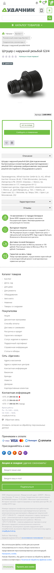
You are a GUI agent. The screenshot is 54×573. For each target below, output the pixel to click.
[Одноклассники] (15, 453)
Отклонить (8, 566)
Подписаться (27, 486)
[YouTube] (20, 453)
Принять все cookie (25, 566)
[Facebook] (4, 453)
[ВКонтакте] (9, 453)
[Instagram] (25, 453)
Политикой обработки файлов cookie (36, 560)
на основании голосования (32, 538)
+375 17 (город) (13, 403)
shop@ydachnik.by (8, 531)
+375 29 (10, 396)
